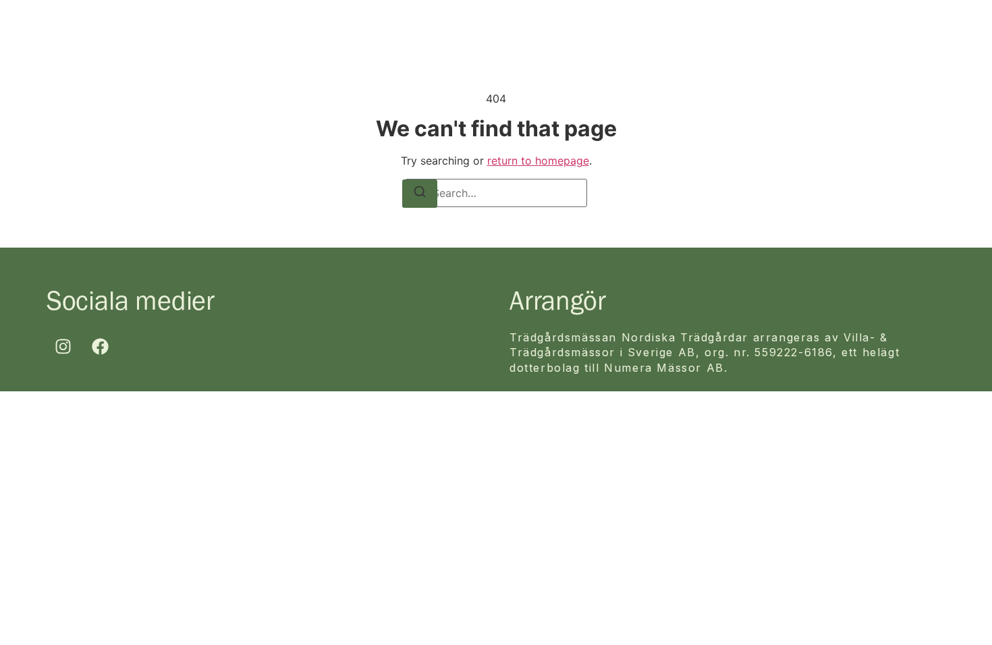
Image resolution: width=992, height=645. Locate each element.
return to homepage (538, 160)
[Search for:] (496, 193)
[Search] (419, 193)
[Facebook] (100, 347)
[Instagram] (63, 347)
